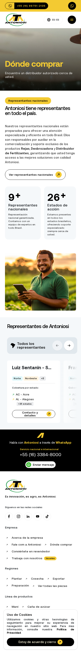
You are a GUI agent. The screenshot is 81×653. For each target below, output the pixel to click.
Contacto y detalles (30, 414)
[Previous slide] (57, 346)
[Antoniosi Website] (15, 19)
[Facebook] (9, 516)
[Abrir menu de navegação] (72, 20)
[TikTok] (47, 516)
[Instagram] (18, 516)
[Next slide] (69, 346)
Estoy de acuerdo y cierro (37, 642)
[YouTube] (38, 516)
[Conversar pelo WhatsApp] (72, 6)
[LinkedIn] (28, 516)
